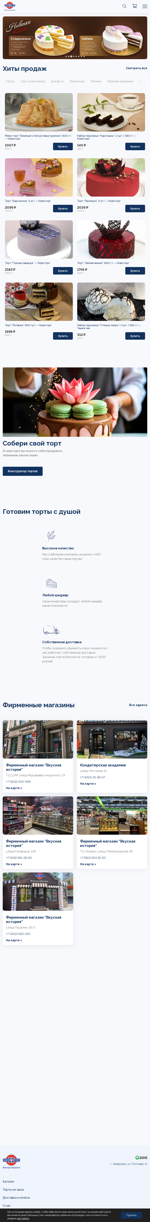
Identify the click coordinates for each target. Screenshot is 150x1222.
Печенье (96, 81)
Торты (10, 81)
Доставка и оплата (16, 1197)
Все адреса (138, 705)
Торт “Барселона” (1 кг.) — (21, 200)
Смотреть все (136, 68)
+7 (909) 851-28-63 (19, 858)
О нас (7, 1205)
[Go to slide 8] (84, 56)
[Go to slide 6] (79, 56)
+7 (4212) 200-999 (18, 781)
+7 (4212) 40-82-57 (92, 777)
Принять (131, 1215)
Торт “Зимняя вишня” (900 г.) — (97, 263)
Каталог (8, 1181)
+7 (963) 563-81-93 (93, 858)
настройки (23, 1218)
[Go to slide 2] (68, 56)
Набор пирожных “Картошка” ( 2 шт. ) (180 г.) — (106, 135)
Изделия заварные (120, 81)
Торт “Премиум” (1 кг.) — (92, 200)
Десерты (57, 81)
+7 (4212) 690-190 (18, 934)
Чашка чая (83, 328)
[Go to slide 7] (81, 56)
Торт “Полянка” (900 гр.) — (22, 325)
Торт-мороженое (32, 81)
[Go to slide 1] (66, 56)
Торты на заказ (13, 1189)
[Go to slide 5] (76, 56)
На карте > (14, 788)
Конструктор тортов (23, 471)
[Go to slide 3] (71, 56)
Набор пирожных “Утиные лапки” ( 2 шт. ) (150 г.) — (109, 325)
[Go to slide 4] (73, 56)
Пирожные (77, 81)
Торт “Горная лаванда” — (21, 263)
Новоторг (14, 138)
